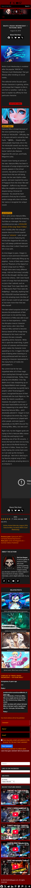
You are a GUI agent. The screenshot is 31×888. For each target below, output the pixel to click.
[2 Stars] (4, 519)
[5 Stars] (9, 519)
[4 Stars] (7, 519)
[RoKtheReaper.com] (15, 11)
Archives (4, 779)
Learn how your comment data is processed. (15, 751)
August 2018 (23, 525)
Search (27, 6)
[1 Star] (2, 519)
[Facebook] (10, 3)
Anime (5, 525)
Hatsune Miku (8, 527)
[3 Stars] (6, 519)
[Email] (18, 37)
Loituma (13, 235)
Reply (3, 688)
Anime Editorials (13, 525)
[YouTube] (17, 3)
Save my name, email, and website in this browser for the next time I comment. (16, 741)
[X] (12, 37)
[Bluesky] (15, 37)
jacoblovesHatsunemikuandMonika (14, 692)
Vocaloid (16, 527)
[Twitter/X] (13, 3)
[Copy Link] (22, 37)
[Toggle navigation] (3, 17)
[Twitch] (20, 3)
